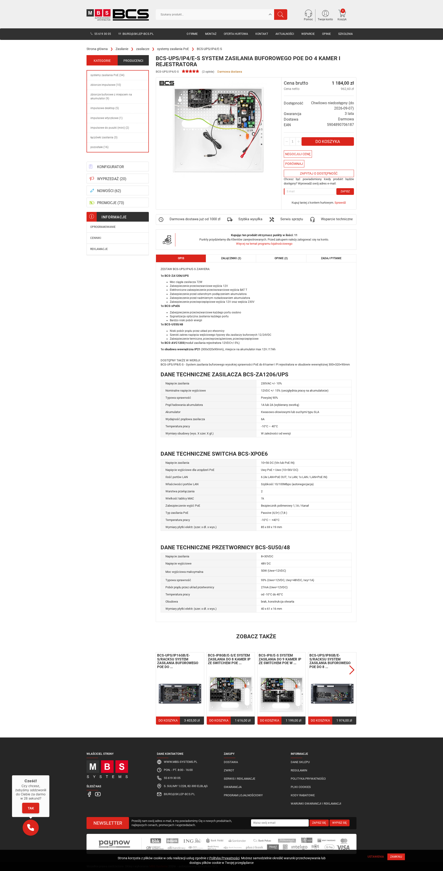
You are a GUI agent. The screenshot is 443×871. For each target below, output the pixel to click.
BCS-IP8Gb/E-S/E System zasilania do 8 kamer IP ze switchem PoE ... (229, 659)
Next (351, 669)
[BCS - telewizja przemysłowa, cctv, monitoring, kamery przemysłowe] (118, 15)
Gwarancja (233, 787)
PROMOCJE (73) (110, 203)
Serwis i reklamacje (239, 778)
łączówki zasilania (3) (103, 137)
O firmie (192, 34)
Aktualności (284, 34)
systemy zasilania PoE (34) (107, 75)
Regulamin (299, 770)
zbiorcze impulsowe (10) (105, 84)
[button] (31, 828)
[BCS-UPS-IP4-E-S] (218, 129)
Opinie (326, 34)
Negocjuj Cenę (298, 154)
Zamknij (396, 856)
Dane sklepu (300, 762)
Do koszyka (327, 141)
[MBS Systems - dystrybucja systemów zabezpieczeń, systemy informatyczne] (118, 768)
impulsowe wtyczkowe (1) (106, 118)
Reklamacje (99, 249)
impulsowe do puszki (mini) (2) (109, 127)
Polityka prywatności (308, 778)
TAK (30, 808)
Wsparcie (308, 34)
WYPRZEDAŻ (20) (111, 179)
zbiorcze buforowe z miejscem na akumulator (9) (111, 96)
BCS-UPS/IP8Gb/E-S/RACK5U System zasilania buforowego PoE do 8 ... (329, 661)
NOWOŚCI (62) (109, 191)
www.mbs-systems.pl (180, 762)
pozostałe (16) (99, 147)
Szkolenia (345, 34)
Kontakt (261, 34)
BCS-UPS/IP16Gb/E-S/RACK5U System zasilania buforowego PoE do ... (177, 661)
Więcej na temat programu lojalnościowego (264, 243)
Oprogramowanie (103, 227)
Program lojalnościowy (243, 795)
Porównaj (294, 164)
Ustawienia (376, 856)
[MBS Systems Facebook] (90, 794)
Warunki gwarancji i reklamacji (316, 803)
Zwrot (229, 770)
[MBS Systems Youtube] (98, 794)
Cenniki (95, 238)
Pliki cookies (301, 787)
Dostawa (231, 762)
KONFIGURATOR (110, 167)
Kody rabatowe (303, 795)
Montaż (210, 34)
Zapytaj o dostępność (319, 173)
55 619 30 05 (102, 34)
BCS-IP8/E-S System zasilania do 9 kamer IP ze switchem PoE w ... (280, 659)
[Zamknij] (49, 775)
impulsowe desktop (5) (104, 108)
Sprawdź (340, 202)
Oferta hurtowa (236, 34)
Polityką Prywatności (224, 858)
